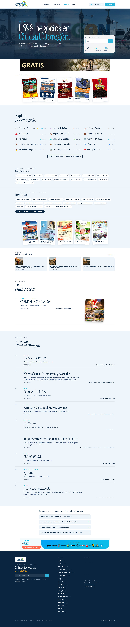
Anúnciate (66, 4)
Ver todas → (111, 254)
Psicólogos (75, 176)
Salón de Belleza (102, 176)
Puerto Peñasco (64, 597)
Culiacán (62, 581)
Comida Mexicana (51, 176)
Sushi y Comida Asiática (24, 176)
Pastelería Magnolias (87, 199)
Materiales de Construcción (25, 182)
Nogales (62, 578)
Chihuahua (63, 584)
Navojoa (62, 590)
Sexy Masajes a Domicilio (39, 199)
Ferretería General (90, 179)
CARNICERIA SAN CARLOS (56, 199)
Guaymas (62, 587)
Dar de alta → (89, 586)
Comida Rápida (76, 179)
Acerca (73, 4)
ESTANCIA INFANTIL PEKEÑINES (34, 206)
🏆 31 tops (40, 128)
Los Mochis (62, 606)
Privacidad (87, 574)
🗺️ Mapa (33, 128)
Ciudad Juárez (64, 575)
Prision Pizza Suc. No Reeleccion (34, 203)
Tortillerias (103, 179)
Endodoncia (64, 176)
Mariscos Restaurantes (61, 179)
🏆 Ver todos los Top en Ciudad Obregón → (65, 156)
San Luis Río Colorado (66, 572)
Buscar (86, 560)
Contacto (86, 572)
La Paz (61, 609)
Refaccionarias (34, 179)
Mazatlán (62, 600)
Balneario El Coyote (100, 203)
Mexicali (61, 563)
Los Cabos (62, 612)
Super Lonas (20, 206)
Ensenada (62, 593)
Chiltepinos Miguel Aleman (85, 203)
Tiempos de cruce (89, 565)
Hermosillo (63, 566)
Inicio (17, 15)
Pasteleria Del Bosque (69, 203)
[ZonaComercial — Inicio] (21, 4)
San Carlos (63, 603)
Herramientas (56, 4)
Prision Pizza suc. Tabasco (23, 199)
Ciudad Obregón (46, 4)
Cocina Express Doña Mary (103, 199)
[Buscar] (47, 575)
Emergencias (46, 179)
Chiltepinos (19, 203)
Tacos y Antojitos (88, 176)
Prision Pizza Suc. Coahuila (72, 199)
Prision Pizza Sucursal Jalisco (53, 203)
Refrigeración (21, 179)
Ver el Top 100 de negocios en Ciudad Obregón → (30, 211)
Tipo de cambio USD (89, 562)
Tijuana (61, 560)
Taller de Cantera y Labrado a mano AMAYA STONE (58, 206)
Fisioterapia (38, 176)
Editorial (86, 567)
